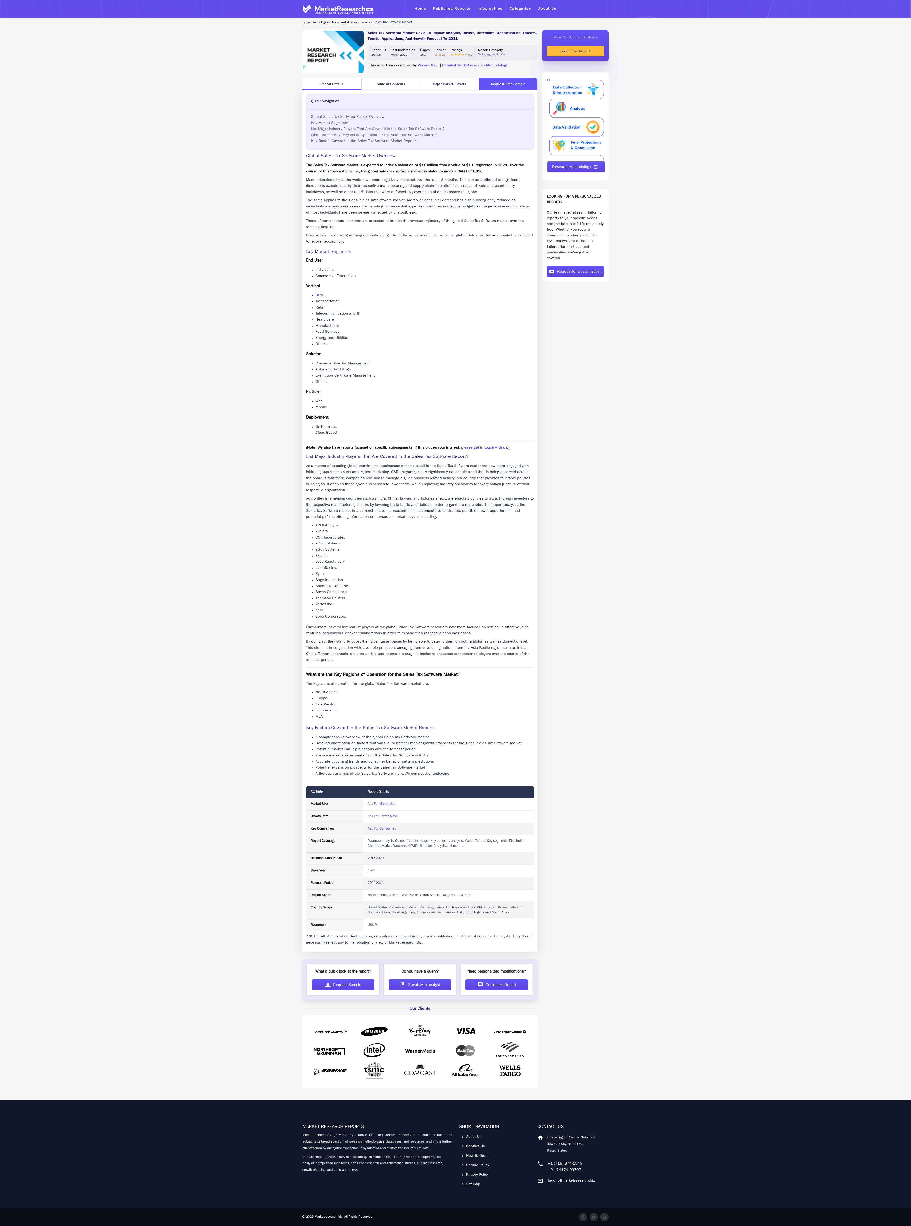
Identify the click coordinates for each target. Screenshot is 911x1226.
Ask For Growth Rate (382, 816)
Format (440, 50)
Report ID (378, 50)
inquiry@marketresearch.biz (571, 1181)
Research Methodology (571, 167)
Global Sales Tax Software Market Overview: (348, 117)
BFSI (319, 296)
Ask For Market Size (382, 804)
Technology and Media (491, 55)
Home (306, 22)
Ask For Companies (382, 828)
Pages (425, 50)
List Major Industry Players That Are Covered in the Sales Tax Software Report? (378, 129)
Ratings (456, 50)
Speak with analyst (424, 985)
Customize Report (500, 985)
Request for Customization (579, 271)
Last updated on (403, 50)
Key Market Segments (329, 123)
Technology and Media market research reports (341, 22)
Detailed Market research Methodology (475, 66)
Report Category (490, 50)
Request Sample (347, 985)
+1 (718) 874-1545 (565, 1164)
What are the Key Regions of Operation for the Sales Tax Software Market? (374, 135)
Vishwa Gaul (428, 66)
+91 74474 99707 (564, 1170)
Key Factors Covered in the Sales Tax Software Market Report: (363, 141)
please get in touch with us (484, 448)
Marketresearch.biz (328, 1217)
